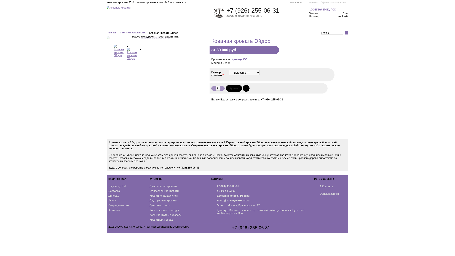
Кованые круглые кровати (165, 214)
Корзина (313, 2)
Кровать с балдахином (164, 195)
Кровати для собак (161, 219)
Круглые (229, 25)
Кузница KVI (239, 59)
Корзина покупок (322, 9)
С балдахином (170, 25)
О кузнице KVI (117, 186)
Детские (213, 25)
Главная (111, 32)
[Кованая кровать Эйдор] (120, 53)
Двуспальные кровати (163, 186)
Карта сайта (115, 229)
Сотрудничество (118, 205)
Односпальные (146, 25)
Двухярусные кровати (163, 200)
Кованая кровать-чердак (165, 210)
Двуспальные (122, 25)
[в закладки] (246, 88)
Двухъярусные (193, 25)
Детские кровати (160, 205)
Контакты (340, 25)
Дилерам (113, 195)
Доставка (114, 190)
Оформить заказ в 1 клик (333, 2)
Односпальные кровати (164, 190)
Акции (325, 25)
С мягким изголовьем (132, 32)
